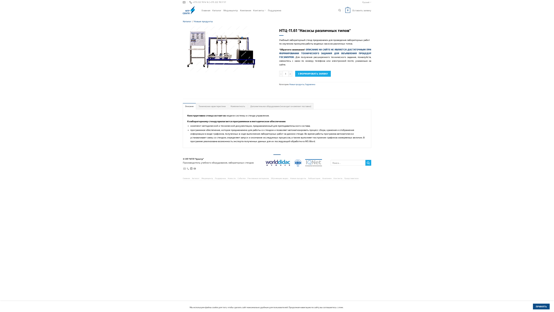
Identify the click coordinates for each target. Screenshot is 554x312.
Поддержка (274, 10)
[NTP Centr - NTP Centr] (190, 10)
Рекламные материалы (258, 178)
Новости (232, 178)
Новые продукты (203, 21)
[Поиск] (339, 10)
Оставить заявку (361, 10)
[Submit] (368, 163)
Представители (351, 178)
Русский (365, 2)
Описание (189, 106)
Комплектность (238, 106)
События (242, 178)
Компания (245, 10)
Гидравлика (310, 84)
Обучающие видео (279, 178)
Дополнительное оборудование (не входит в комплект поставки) (280, 106)
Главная (206, 10)
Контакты (258, 10)
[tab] (189, 106)
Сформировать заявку (313, 73)
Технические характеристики (212, 106)
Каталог (216, 10)
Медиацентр (230, 10)
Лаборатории (314, 178)
